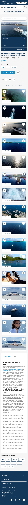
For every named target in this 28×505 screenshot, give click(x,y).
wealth (19, 463)
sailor (13, 463)
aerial (8, 463)
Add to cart (8, 72)
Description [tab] (8, 356)
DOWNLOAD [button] (21, 2)
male (3, 459)
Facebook (11, 500)
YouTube (15, 500)
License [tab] (16, 356)
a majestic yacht (7, 370)
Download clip (20, 49)
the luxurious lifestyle (15, 369)
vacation (15, 459)
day (3, 463)
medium (4, 466)
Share (6, 79)
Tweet (9, 79)
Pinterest (13, 79)
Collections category (13, 11)
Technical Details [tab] (9, 359)
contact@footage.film (12, 496)
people (9, 459)
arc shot (11, 466)
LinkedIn (24, 500)
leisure (22, 459)
